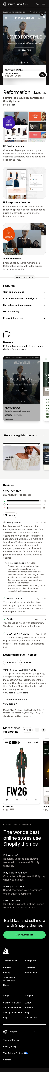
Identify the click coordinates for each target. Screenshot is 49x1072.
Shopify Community (12, 1012)
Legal (27, 1012)
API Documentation (12, 1007)
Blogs (6, 1017)
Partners (29, 1007)
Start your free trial (24, 935)
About (28, 1003)
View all (27, 730)
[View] (21, 457)
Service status (32, 1017)
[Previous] (37, 435)
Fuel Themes (11, 105)
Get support (11, 662)
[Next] (43, 435)
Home (6, 985)
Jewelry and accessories (9, 978)
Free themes (31, 972)
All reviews (10, 515)
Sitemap (7, 1060)
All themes (26, 662)
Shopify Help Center (12, 1003)
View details (9, 693)
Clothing (7, 967)
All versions (22, 693)
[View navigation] (43, 4)
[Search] (37, 4)
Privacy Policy (9, 1046)
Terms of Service (11, 1040)
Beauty (6, 972)
